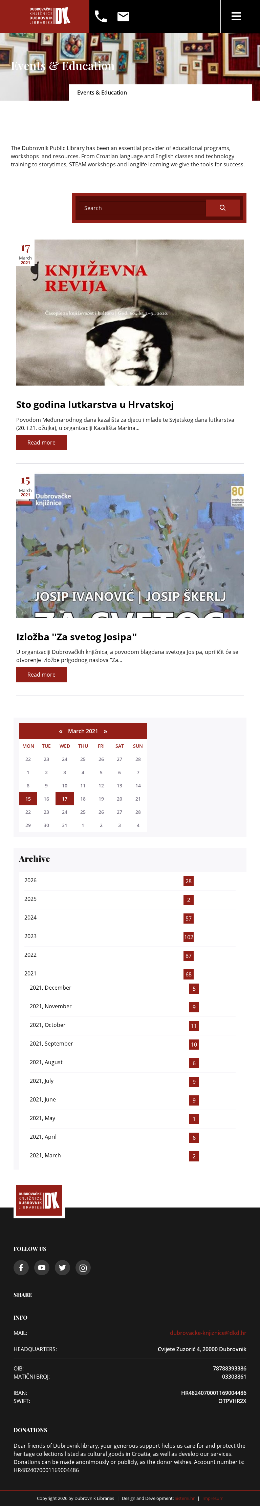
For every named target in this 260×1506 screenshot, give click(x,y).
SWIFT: (22, 1401)
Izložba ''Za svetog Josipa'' (76, 636)
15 (28, 799)
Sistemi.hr (184, 1498)
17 (64, 799)
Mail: (20, 1333)
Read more (41, 442)
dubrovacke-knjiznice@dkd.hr (208, 1333)
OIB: (19, 1368)
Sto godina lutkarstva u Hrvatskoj (95, 404)
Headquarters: (35, 1349)
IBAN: (20, 1393)
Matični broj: (32, 1376)
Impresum (212, 1498)
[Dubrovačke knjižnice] (50, 16)
